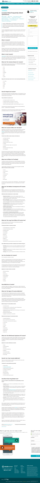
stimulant (3, 131)
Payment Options (16, 472)
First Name (33, 437)
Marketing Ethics (23, 471)
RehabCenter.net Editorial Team (8, 424)
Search (21, 469)
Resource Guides (16, 470)
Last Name (33, 440)
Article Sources (4, 426)
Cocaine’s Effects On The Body (16, 17)
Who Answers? (36, 27)
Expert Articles (16, 469)
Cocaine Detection (30, 62)
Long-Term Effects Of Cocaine (13, 18)
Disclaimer (21, 481)
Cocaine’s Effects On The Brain (6, 17)
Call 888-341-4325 (32, 25)
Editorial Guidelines (23, 472)
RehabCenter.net (35, 481)
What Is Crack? (10, 16)
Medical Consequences (5, 18)
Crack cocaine (4, 56)
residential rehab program (7, 366)
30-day (16, 407)
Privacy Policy (9, 481)
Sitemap (22, 470)
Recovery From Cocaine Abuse (32, 59)
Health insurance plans (12, 389)
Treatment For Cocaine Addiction (6, 21)
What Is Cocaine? (4, 16)
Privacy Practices (14, 481)
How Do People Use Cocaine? (17, 16)
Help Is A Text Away (5, 7)
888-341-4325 (34, 1)
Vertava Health (28, 481)
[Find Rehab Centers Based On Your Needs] (7, 466)
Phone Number (33, 444)
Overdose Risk (21, 18)
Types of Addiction (16, 471)
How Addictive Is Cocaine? (31, 57)
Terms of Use (17, 481)
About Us (7, 481)
